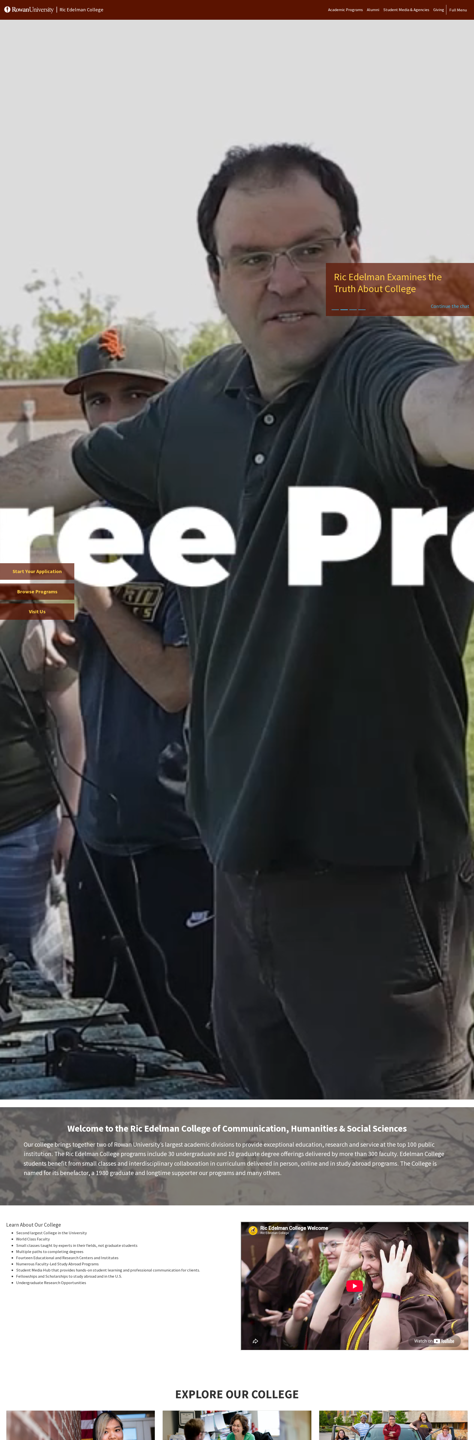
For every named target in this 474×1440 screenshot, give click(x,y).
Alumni (373, 9)
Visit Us (37, 611)
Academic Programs (345, 9)
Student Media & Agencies (406, 9)
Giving (438, 9)
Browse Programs (37, 591)
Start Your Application (37, 571)
